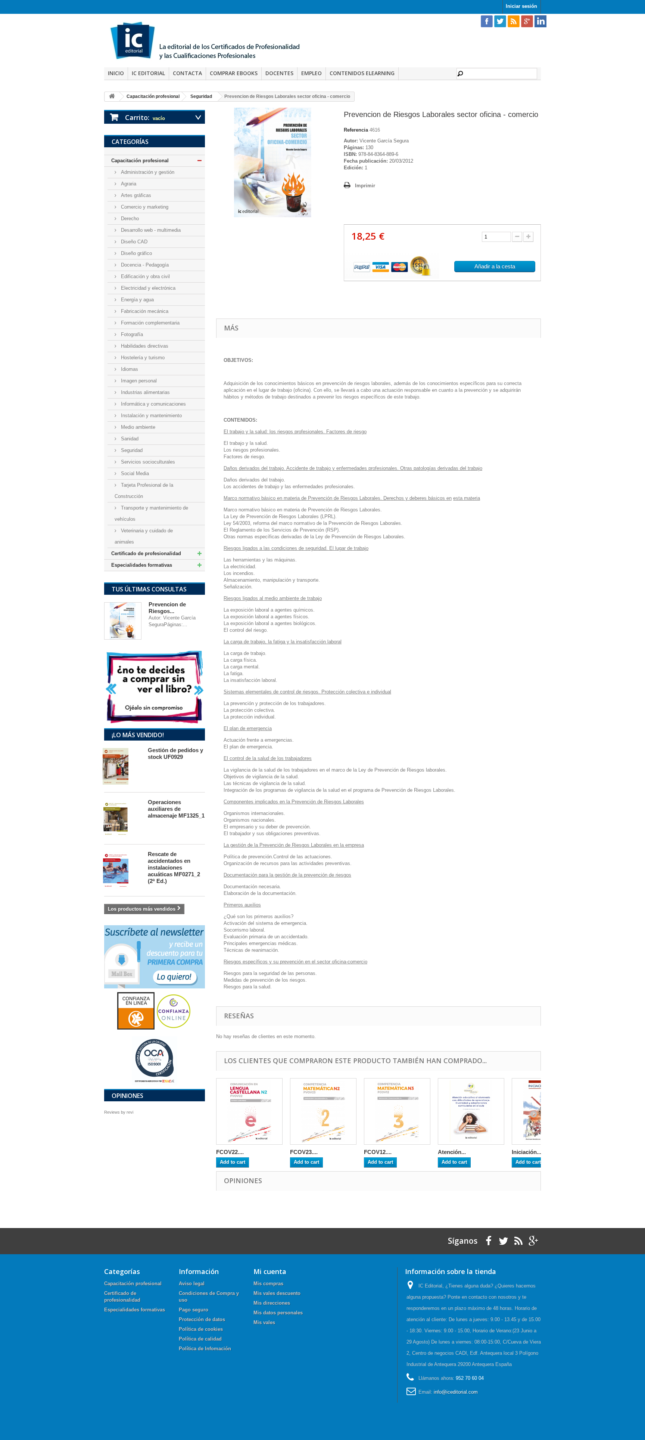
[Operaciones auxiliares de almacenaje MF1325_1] (122, 818)
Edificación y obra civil (144, 276)
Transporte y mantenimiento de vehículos (151, 513)
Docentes (279, 73)
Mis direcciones (271, 1303)
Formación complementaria (149, 323)
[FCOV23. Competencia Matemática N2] (323, 1111)
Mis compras (268, 1283)
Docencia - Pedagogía (144, 265)
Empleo (311, 73)
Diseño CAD (133, 241)
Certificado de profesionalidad (146, 553)
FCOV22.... (230, 1152)
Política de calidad (200, 1339)
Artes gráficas (135, 195)
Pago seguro (193, 1310)
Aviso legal (192, 1283)
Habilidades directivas (143, 346)
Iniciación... (526, 1152)
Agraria (127, 184)
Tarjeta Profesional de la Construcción (144, 490)
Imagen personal (138, 381)
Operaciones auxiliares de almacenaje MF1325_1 (176, 809)
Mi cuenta (269, 1271)
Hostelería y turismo (142, 357)
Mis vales (264, 1322)
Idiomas (128, 369)
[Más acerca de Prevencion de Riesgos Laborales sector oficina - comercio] (122, 621)
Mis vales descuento (276, 1293)
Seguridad (131, 450)
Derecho (129, 218)
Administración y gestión (146, 172)
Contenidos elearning (362, 73)
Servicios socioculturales (147, 462)
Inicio (116, 73)
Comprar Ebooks (234, 73)
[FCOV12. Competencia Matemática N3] (397, 1111)
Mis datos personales (278, 1313)
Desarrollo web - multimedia (150, 230)
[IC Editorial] (210, 41)
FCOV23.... (304, 1152)
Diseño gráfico (135, 253)
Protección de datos (202, 1319)
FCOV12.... (378, 1152)
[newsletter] (154, 956)
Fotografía (131, 334)
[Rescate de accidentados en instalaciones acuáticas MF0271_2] (122, 870)
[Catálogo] (154, 687)
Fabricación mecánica (143, 311)
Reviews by (118, 1112)
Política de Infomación (205, 1348)
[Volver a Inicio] (112, 96)
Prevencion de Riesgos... (167, 607)
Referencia (356, 130)
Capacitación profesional (140, 160)
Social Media (134, 473)
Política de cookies (201, 1329)
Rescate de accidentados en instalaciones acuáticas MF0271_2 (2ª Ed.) (174, 867)
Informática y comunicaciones (152, 404)
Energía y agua (136, 299)
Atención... (452, 1152)
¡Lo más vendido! (138, 735)
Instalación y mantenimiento (150, 415)
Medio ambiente (137, 427)
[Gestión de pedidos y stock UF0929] (122, 766)
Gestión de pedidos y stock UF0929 (175, 753)
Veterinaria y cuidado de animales (144, 536)
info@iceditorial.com (456, 1392)
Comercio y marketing (143, 207)
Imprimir (365, 185)
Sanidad (128, 438)
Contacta (187, 73)
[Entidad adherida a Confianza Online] (154, 1010)
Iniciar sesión (521, 6)
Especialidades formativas (141, 565)
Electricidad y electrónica (147, 288)
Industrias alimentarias (144, 392)
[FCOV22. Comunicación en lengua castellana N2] (249, 1111)
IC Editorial (148, 73)
